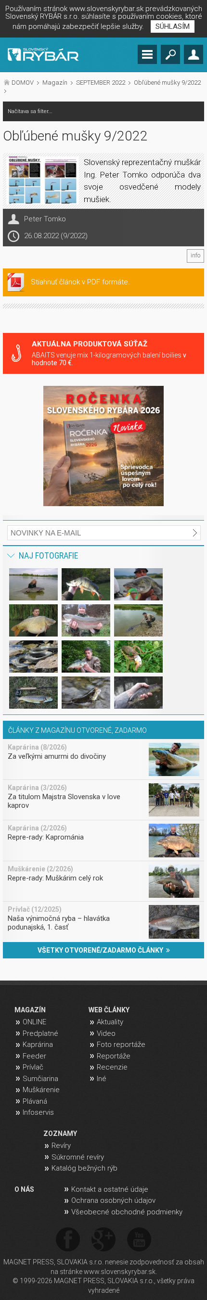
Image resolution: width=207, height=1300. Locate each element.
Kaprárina (38, 1044)
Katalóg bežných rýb (84, 1168)
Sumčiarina (40, 1078)
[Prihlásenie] (193, 54)
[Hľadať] (170, 54)
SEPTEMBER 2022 (100, 82)
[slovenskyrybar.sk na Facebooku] (68, 1240)
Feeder (34, 1056)
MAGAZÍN (30, 1010)
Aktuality (110, 1022)
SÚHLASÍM (172, 26)
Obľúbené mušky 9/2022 (167, 82)
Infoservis (38, 1112)
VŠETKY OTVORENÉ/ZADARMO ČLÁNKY (102, 950)
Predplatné (40, 1033)
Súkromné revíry (78, 1157)
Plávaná (35, 1101)
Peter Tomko (45, 219)
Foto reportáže (121, 1044)
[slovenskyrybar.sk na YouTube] (139, 1240)
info (195, 255)
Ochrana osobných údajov (113, 1200)
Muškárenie (41, 1089)
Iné (101, 1078)
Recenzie (112, 1067)
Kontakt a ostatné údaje (109, 1189)
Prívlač (33, 1067)
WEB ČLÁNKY (109, 1010)
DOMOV (23, 82)
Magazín (54, 82)
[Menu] (147, 54)
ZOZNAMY (60, 1133)
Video (106, 1033)
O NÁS (24, 1189)
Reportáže (113, 1056)
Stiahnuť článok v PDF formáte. (80, 282)
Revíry (61, 1145)
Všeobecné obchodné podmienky (126, 1212)
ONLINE (34, 1022)
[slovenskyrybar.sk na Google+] (103, 1240)
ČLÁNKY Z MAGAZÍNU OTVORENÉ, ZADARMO (77, 730)
